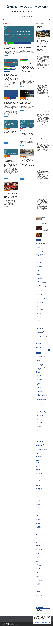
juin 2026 (37, 462)
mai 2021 (37, 538)
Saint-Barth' (37, 340)
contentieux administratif (39, 251)
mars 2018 (37, 588)
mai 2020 (37, 554)
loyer (37, 321)
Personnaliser (37, 622)
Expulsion (38, 324)
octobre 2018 (38, 579)
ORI (37, 306)
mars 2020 (37, 557)
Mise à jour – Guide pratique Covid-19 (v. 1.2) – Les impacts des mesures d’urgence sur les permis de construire (11, 103)
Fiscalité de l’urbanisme (40, 303)
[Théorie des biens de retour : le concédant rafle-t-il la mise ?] (39, 235)
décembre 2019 (38, 561)
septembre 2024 (38, 488)
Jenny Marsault (44, 53)
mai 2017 (37, 599)
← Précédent (5, 209)
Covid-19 (8, 190)
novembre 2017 (38, 594)
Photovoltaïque (39, 277)
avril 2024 (37, 493)
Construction (38, 250)
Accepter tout (47, 622)
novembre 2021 (38, 530)
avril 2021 (37, 539)
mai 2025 (37, 477)
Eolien (38, 270)
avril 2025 (37, 478)
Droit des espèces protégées (41, 286)
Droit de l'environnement (7, 68)
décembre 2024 (38, 484)
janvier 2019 (38, 575)
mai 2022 (37, 522)
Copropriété (38, 258)
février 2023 (38, 511)
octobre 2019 (38, 564)
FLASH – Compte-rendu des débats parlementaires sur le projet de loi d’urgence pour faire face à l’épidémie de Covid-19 (10, 196)
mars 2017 (37, 602)
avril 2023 (37, 508)
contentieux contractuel (40, 252)
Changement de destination (41, 298)
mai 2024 (37, 492)
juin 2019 (37, 568)
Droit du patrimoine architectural (40, 310)
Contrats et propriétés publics (24, 127)
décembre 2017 (38, 592)
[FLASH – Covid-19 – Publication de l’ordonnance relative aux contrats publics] (27, 123)
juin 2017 (37, 598)
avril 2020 (37, 556)
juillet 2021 (37, 535)
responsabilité (38, 339)
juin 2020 (37, 553)
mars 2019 (37, 572)
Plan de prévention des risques (40, 331)
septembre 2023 (38, 503)
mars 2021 (37, 541)
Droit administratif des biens (40, 265)
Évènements (38, 313)
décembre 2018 (38, 576)
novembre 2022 (38, 515)
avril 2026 (37, 463)
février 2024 (38, 496)
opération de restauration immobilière (42, 305)
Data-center (38, 405)
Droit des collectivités (6, 71)
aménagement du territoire (40, 243)
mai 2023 (37, 507)
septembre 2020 (38, 549)
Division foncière (38, 262)
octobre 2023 (38, 501)
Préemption (37, 446)
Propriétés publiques (40, 256)
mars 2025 (37, 480)
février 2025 (38, 481)
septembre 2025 (38, 473)
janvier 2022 (38, 527)
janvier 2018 (38, 591)
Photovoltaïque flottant (40, 278)
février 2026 (38, 466)
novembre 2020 (38, 546)
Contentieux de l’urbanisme (40, 299)
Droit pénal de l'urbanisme (40, 302)
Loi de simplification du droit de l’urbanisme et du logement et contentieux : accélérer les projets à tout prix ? (45, 229)
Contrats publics (31, 127)
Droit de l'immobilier (39, 291)
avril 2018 (37, 587)
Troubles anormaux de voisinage (40, 344)
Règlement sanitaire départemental (41, 336)
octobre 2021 (38, 531)
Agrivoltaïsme (39, 267)
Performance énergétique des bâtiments (42, 275)
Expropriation (38, 427)
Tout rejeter (42, 622)
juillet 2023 (37, 504)
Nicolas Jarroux (27, 130)
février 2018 (38, 590)
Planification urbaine (39, 332)
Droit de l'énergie (38, 266)
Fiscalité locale (38, 317)
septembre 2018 (38, 580)
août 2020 (37, 550)
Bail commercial (38, 244)
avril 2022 (37, 523)
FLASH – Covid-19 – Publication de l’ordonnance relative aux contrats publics (27, 133)
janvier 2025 (38, 482)
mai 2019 (37, 569)
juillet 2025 (37, 474)
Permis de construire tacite (40, 328)
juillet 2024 (37, 489)
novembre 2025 (38, 470)
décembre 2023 (38, 499)
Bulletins (5, 190)
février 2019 (38, 573)
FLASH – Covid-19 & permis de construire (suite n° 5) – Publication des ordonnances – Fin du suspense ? (11, 133)
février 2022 (38, 526)
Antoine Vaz (9, 44)
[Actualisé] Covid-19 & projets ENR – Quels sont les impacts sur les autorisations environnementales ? (27, 103)
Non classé (37, 325)
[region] (42, 618)
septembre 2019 (38, 565)
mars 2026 (37, 465)
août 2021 (37, 534)
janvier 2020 (38, 560)
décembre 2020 (38, 545)
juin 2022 (37, 520)
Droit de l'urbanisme (13, 68)
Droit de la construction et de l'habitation (41, 308)
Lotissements (38, 320)
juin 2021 (37, 537)
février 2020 (38, 558)
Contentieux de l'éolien (40, 396)
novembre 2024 (38, 485)
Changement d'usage (39, 248)
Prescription (38, 335)
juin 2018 (37, 584)
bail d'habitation (38, 246)
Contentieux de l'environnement (41, 282)
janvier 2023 (38, 512)
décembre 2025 (38, 469)
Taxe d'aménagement (39, 343)
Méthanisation (39, 274)
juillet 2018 (37, 583)
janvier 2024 (38, 497)
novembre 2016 (38, 603)
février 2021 (38, 542)
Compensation (39, 281)
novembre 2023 (38, 500)
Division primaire (38, 263)
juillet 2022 (37, 519)
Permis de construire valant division (41, 329)
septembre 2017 (38, 595)
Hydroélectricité (39, 271)
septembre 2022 (38, 518)
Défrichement (39, 285)
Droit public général (39, 312)
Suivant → (33, 209)
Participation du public (40, 290)
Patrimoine (37, 327)
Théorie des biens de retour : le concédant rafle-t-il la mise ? (45, 235)
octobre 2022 (38, 516)
